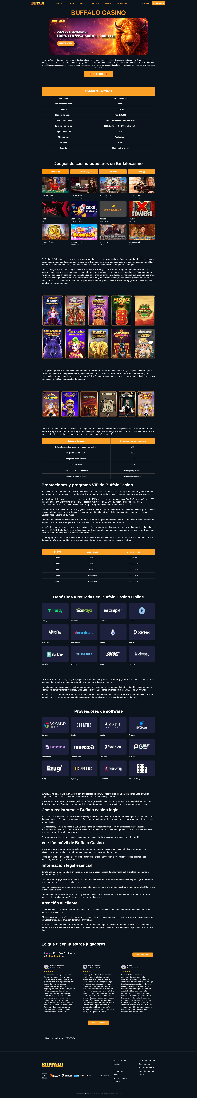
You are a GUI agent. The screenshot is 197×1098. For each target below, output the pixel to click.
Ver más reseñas (98, 1023)
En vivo (82, 171)
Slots (140, 171)
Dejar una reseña (142, 954)
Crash (111, 171)
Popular (54, 171)
